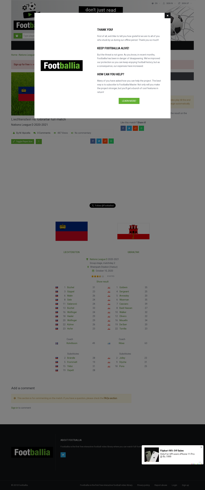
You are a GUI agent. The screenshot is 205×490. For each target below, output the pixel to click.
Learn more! (129, 101)
